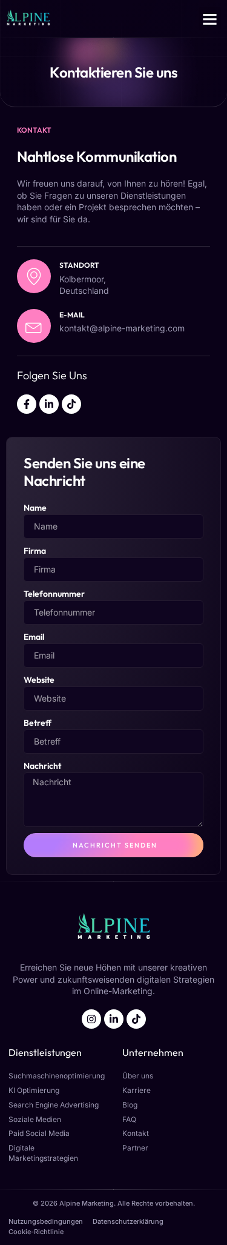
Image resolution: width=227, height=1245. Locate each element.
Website (39, 679)
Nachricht (42, 765)
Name (35, 507)
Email (34, 636)
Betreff (37, 722)
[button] (210, 18)
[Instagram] (91, 1019)
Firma (35, 550)
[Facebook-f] (26, 404)
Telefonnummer (54, 593)
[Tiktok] (71, 404)
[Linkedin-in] (49, 404)
